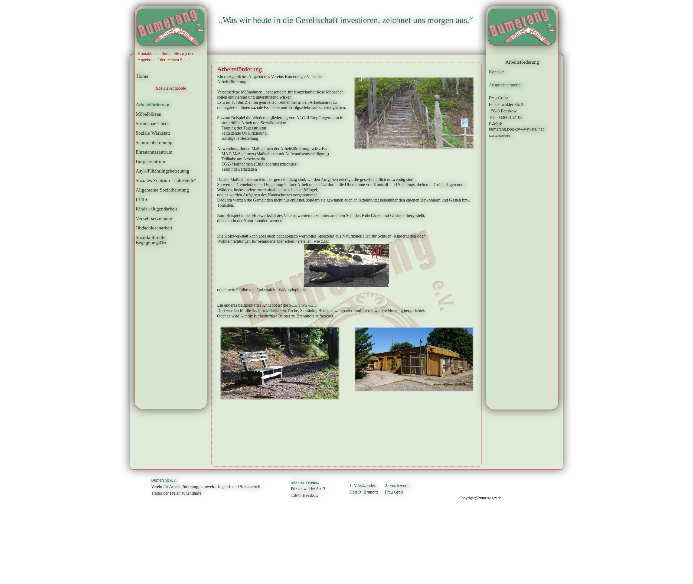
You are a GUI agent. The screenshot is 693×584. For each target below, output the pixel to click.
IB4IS (141, 199)
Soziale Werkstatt (153, 133)
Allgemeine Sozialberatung (162, 190)
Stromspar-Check (153, 123)
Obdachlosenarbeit (154, 228)
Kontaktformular (499, 136)
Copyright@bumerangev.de (480, 498)
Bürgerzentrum (150, 161)
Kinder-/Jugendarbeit (156, 209)
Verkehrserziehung (154, 218)
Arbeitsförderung (152, 104)
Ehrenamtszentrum (154, 152)
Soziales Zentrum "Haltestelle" (166, 180)
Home (142, 76)
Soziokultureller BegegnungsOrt (151, 240)
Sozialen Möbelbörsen (269, 311)
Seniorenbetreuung (154, 142)
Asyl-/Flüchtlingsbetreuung (162, 171)
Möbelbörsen (148, 114)
